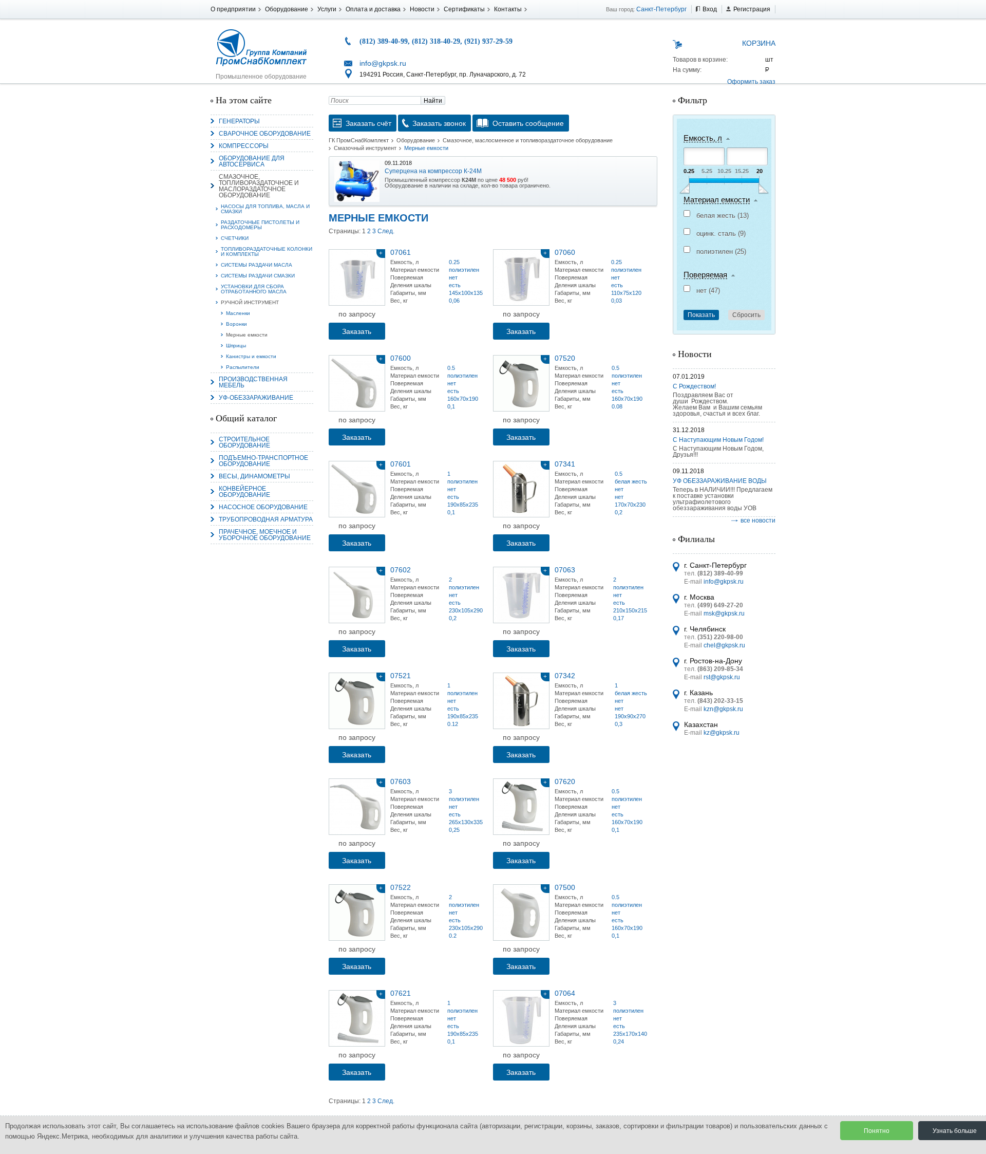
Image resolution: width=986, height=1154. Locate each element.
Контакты (508, 9)
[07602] (357, 595)
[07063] (521, 595)
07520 (565, 358)
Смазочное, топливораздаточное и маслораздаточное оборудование (259, 186)
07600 (400, 358)
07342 (565, 676)
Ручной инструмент (250, 302)
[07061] (357, 277)
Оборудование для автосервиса (252, 161)
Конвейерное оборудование (244, 491)
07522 (400, 887)
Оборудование (286, 9)
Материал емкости (717, 200)
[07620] (521, 806)
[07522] (357, 912)
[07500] (521, 912)
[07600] (357, 383)
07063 (565, 570)
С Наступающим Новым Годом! (718, 439)
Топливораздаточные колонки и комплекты (266, 251)
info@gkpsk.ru (382, 63)
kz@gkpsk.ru (722, 732)
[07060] (521, 277)
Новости (422, 9)
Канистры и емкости (251, 356)
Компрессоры (244, 146)
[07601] (357, 489)
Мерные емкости (247, 335)
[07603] (357, 806)
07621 (400, 993)
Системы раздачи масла (256, 265)
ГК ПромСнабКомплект (359, 140)
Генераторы (239, 121)
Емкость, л (703, 138)
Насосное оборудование (263, 507)
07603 (400, 781)
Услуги (326, 9)
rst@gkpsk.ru (722, 677)
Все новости (758, 520)
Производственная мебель (253, 382)
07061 (400, 252)
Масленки (238, 313)
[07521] (357, 701)
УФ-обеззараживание (256, 397)
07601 (400, 464)
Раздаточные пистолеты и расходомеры (260, 224)
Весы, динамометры (254, 476)
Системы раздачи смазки (258, 275)
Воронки (236, 324)
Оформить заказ (751, 81)
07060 (565, 252)
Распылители (242, 367)
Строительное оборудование (244, 442)
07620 (565, 781)
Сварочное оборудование (265, 133)
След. (385, 231)
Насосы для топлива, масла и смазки (265, 208)
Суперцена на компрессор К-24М (433, 171)
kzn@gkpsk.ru (723, 709)
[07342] (521, 701)
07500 (565, 887)
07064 (565, 993)
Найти (433, 100)
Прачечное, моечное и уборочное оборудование (265, 535)
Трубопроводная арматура (266, 519)
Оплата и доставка (373, 9)
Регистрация (751, 9)
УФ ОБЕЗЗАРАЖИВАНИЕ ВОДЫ (720, 481)
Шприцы (236, 345)
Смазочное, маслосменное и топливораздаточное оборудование (528, 140)
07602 (400, 570)
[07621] (357, 1018)
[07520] (521, 383)
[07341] (521, 489)
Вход (710, 9)
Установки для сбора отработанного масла (254, 289)
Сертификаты (464, 9)
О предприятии (233, 9)
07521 (400, 676)
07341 (565, 464)
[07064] (521, 1018)
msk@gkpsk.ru (724, 613)
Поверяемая (705, 275)
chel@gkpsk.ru (724, 645)
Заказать (356, 331)
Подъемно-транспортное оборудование (263, 461)
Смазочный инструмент (365, 148)
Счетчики (235, 238)
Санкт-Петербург (661, 9)
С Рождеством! (694, 386)
